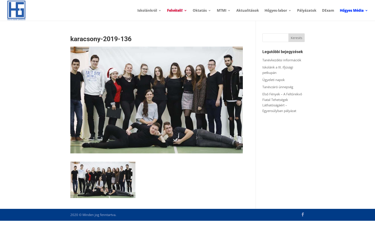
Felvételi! (175, 11)
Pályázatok (306, 11)
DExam (328, 11)
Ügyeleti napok (273, 80)
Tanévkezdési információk (281, 60)
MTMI (221, 11)
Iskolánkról (147, 11)
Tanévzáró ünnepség (277, 87)
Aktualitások (247, 11)
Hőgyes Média (352, 11)
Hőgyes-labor (276, 11)
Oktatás (200, 11)
